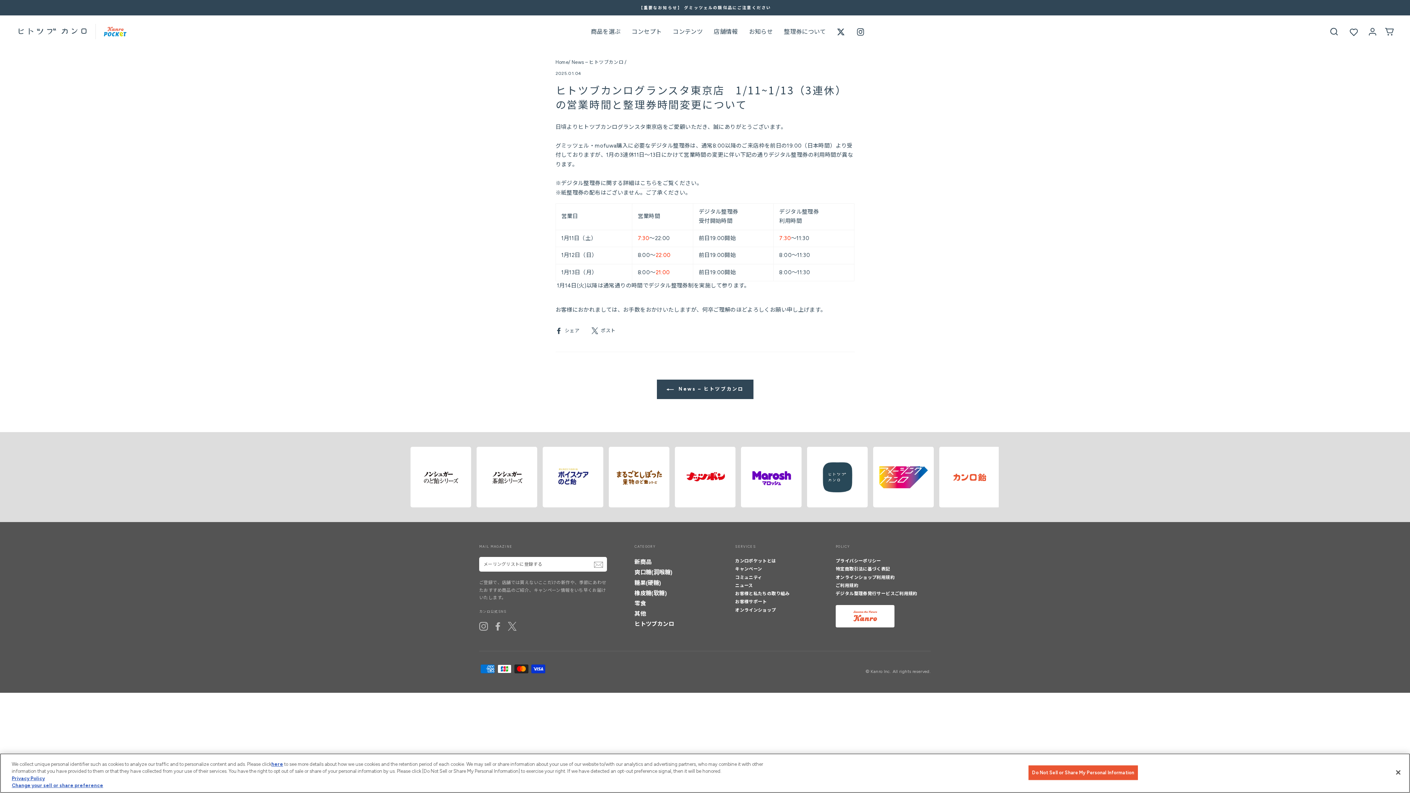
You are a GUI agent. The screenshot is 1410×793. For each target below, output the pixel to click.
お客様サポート (751, 601)
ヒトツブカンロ (654, 624)
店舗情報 (726, 31)
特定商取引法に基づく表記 (863, 569)
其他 (640, 614)
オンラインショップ (755, 610)
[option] (705, 8)
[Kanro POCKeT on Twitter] (512, 626)
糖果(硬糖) (647, 583)
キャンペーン (748, 569)
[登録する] (598, 564)
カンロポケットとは (755, 561)
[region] (705, 773)
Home (562, 62)
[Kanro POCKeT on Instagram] (483, 626)
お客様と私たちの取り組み (762, 593)
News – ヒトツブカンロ (597, 62)
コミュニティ (748, 577)
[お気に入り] (1354, 32)
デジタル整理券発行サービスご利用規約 (877, 593)
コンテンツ (688, 31)
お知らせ (761, 31)
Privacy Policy (28, 778)
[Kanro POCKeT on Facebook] (498, 626)
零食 (640, 603)
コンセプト (647, 31)
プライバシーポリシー (858, 561)
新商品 (642, 562)
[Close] (1398, 772)
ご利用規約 (847, 585)
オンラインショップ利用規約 (865, 577)
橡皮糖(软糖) (650, 593)
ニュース (744, 585)
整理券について (805, 31)
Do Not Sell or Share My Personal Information (1083, 772)
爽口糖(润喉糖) (653, 572)
